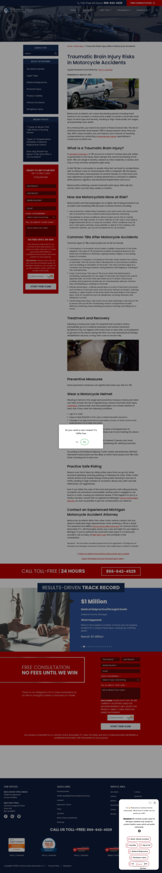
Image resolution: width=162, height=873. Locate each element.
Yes (84, 442)
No (77, 442)
